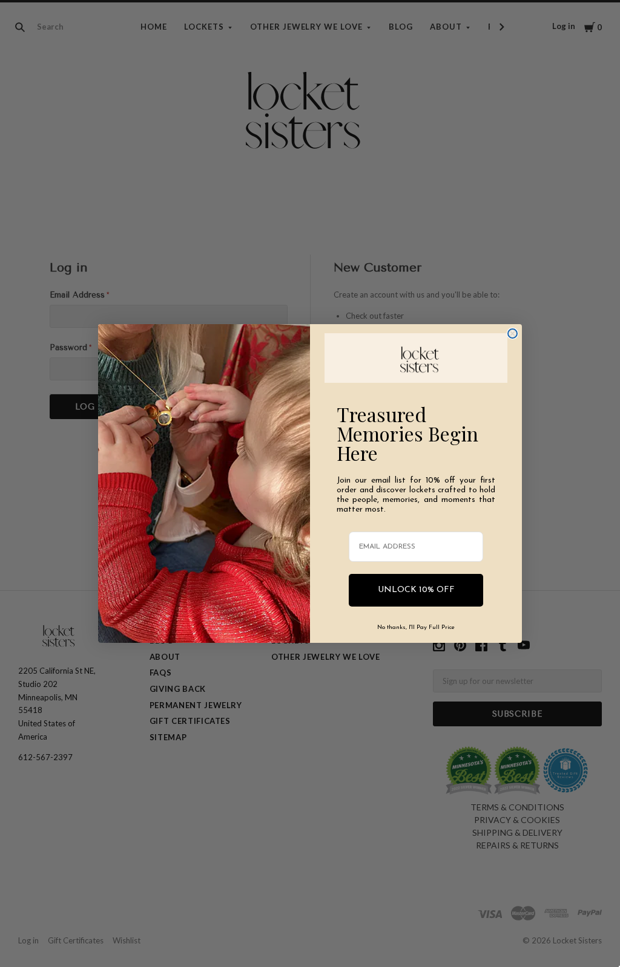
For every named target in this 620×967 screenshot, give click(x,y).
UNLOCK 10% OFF (416, 589)
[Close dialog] (512, 333)
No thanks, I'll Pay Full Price (416, 627)
